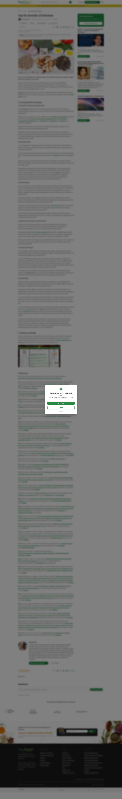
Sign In (61, 407)
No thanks (61, 411)
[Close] (75, 387)
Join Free (61, 403)
